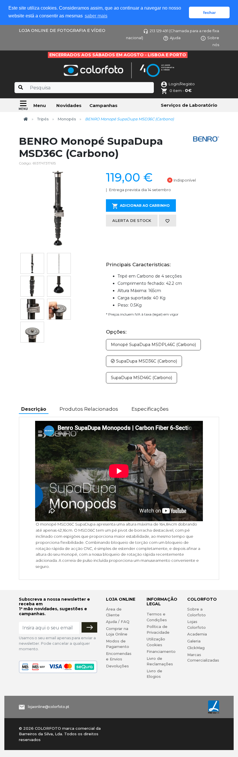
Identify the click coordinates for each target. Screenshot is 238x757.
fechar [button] (209, 12)
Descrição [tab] (33, 409)
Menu (39, 105)
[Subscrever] (89, 627)
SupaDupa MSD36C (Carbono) (146, 361)
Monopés (67, 119)
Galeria (194, 641)
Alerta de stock (131, 220)
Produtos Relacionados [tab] (88, 409)
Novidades (69, 105)
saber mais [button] (96, 15)
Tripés (42, 119)
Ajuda (175, 37)
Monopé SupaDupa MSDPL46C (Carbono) (153, 344)
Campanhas (103, 105)
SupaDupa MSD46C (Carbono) (141, 377)
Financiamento (161, 651)
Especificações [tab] (150, 409)
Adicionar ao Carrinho (145, 205)
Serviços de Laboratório (189, 105)
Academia (197, 634)
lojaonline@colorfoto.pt (48, 707)
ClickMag (196, 647)
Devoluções (117, 666)
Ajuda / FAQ (117, 621)
